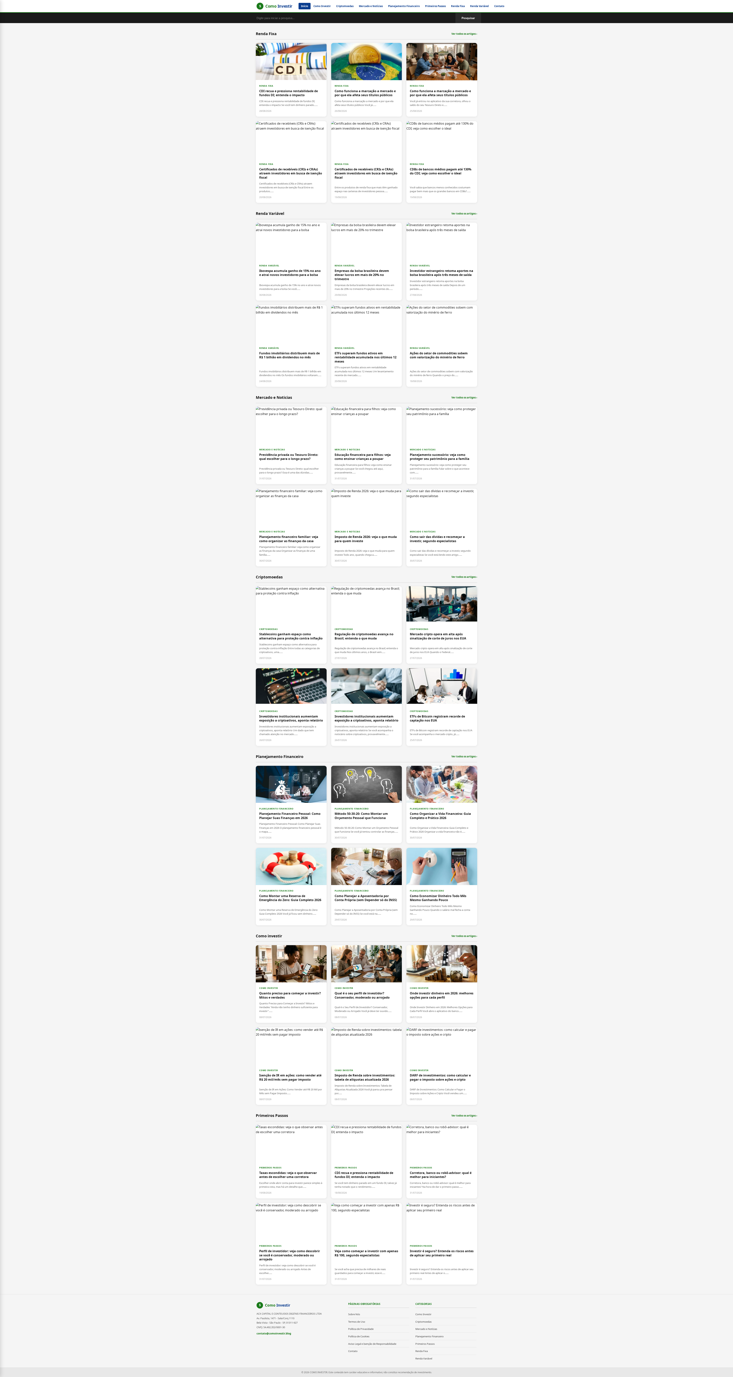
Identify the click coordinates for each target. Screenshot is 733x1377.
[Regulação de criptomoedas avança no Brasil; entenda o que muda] (366, 625)
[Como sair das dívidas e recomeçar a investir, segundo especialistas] (441, 527)
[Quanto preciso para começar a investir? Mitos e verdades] (291, 984)
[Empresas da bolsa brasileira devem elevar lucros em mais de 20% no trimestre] (366, 262)
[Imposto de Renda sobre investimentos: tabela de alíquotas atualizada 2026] (366, 1066)
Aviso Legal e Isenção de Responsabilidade (372, 1344)
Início (304, 6)
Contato (499, 6)
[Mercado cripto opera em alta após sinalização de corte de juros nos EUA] (441, 625)
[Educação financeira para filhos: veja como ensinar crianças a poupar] (366, 445)
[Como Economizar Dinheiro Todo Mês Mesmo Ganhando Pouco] (441, 886)
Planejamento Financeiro (404, 6)
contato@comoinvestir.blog (274, 1333)
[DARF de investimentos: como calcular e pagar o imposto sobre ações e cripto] (441, 1066)
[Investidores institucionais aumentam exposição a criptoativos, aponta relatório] (291, 707)
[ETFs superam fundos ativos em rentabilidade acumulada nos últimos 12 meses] (366, 346)
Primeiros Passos (435, 6)
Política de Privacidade (361, 1329)
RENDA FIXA (266, 85)
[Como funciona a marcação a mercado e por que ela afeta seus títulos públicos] (366, 80)
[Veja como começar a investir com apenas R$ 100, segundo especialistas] (366, 1244)
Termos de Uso (356, 1321)
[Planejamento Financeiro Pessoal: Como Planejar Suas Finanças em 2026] (291, 804)
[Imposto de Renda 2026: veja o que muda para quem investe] (366, 527)
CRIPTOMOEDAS (268, 629)
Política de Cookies (358, 1336)
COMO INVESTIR (268, 988)
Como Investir (322, 6)
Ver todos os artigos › (464, 33)
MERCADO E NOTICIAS (272, 449)
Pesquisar (468, 18)
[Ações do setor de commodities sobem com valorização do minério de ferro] (441, 346)
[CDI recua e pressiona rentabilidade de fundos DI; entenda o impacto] (291, 80)
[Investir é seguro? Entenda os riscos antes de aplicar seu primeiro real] (441, 1244)
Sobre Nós (354, 1314)
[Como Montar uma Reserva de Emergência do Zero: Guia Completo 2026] (291, 886)
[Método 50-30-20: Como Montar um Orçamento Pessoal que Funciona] (366, 804)
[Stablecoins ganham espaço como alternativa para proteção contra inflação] (291, 625)
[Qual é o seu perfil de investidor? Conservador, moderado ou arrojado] (366, 984)
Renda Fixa (458, 6)
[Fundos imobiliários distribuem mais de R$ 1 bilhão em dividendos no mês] (291, 346)
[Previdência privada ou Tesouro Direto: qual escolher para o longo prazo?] (291, 445)
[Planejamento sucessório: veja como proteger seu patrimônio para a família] (441, 445)
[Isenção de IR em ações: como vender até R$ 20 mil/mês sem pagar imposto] (291, 1066)
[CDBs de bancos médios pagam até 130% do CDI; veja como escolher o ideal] (441, 162)
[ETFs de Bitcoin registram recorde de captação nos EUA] (441, 707)
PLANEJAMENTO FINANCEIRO (276, 808)
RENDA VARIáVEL (269, 265)
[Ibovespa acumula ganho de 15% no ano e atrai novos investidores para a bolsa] (291, 262)
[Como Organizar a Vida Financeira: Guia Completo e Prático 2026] (441, 804)
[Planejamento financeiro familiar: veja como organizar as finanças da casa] (291, 527)
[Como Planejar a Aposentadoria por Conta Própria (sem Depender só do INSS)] (366, 886)
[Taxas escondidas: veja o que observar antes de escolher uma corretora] (291, 1161)
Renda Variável (479, 6)
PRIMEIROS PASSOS (270, 1167)
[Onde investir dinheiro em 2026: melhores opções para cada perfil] (441, 984)
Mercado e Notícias (371, 6)
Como (277, 1305)
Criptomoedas (345, 6)
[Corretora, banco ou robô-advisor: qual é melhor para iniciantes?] (441, 1161)
